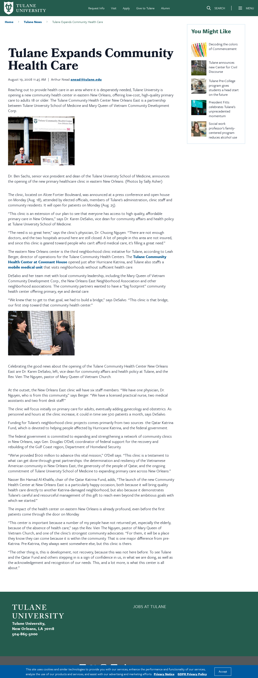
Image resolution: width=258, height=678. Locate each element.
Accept (223, 671)
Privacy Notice (164, 674)
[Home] (25, 8)
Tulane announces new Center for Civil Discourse (223, 67)
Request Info (96, 8)
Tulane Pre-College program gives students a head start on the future (224, 88)
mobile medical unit (25, 267)
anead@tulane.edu (86, 79)
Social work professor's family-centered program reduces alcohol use (223, 130)
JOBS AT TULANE (149, 606)
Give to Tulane (145, 8)
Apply (126, 8)
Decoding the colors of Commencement (223, 46)
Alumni (165, 8)
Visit (113, 8)
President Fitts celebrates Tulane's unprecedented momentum (222, 109)
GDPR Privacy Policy (192, 674)
